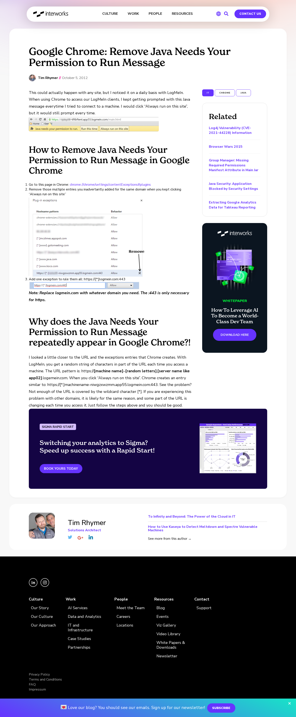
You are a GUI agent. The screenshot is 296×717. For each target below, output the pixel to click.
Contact (201, 599)
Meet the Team (131, 607)
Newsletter (166, 656)
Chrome (224, 92)
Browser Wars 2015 (225, 146)
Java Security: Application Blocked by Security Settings (233, 186)
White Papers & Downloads (170, 645)
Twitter (70, 537)
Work (71, 599)
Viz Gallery (166, 625)
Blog (160, 607)
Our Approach (43, 625)
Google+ (80, 538)
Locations (125, 625)
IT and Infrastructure (80, 628)
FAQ (32, 684)
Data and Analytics (84, 616)
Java (243, 92)
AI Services (78, 607)
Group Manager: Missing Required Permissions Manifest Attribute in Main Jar (233, 165)
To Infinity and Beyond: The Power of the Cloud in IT (192, 517)
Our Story (40, 607)
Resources (164, 599)
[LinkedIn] (33, 585)
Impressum (37, 689)
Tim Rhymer (48, 78)
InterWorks (51, 14)
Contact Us (250, 14)
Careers (123, 616)
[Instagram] (45, 585)
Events (162, 616)
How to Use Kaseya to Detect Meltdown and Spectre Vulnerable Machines (202, 528)
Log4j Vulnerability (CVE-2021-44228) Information (230, 130)
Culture (36, 599)
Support (204, 607)
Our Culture (42, 616)
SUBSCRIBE (221, 708)
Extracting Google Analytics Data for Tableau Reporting (232, 205)
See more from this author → (169, 539)
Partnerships (79, 647)
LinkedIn (91, 537)
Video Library (168, 634)
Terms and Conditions (45, 679)
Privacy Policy (39, 674)
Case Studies (79, 638)
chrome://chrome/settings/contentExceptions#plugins (110, 184)
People (121, 599)
